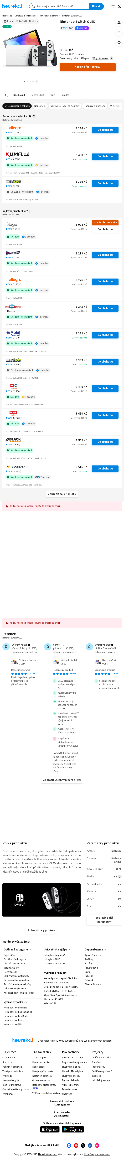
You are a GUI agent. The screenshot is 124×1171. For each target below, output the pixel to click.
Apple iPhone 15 (93, 955)
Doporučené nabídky (19, 106)
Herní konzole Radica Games (18, 1012)
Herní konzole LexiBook (16, 1016)
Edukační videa (69, 1089)
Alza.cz (111, 652)
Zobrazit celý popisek (41, 930)
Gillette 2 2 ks (51, 1003)
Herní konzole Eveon (14, 1020)
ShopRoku (97, 1062)
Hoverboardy (10, 972)
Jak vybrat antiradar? (54, 963)
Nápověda (67, 1094)
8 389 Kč (81, 182)
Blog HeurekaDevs (11, 1085)
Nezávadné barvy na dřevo (17, 980)
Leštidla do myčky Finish (16, 988)
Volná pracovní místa (12, 1071)
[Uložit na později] (119, 42)
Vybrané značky (13, 1002)
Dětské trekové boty (14, 963)
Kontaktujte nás (62, 1105)
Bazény (88, 963)
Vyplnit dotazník (62, 1116)
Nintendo (116, 851)
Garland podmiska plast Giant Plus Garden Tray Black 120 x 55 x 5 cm (62, 978)
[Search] (6, 95)
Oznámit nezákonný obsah (15, 1089)
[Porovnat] (119, 22)
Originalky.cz (31, 652)
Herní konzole (30, 15)
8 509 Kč (81, 440)
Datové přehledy (70, 1080)
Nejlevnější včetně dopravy (65, 106)
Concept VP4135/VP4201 (56, 982)
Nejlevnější (40, 106)
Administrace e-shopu (73, 1057)
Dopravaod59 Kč (79, 229)
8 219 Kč (81, 253)
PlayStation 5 (91, 968)
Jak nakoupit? (39, 1057)
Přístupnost (8, 1094)
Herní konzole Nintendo (49, 15)
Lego (87, 972)
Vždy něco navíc (100, 58)
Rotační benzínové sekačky (17, 984)
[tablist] (45, 95)
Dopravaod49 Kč (79, 444)
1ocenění (43, 138)
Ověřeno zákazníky (101, 1057)
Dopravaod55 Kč (79, 132)
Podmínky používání (12, 1067)
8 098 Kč (81, 225)
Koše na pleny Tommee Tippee (19, 993)
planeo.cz (71, 652)
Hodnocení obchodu (94, 106)
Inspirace (96, 1076)
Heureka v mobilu (41, 1062)
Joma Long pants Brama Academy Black (62, 987)
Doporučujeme (94, 950)
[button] (19, 95)
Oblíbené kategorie (16, 950)
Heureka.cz (7, 15)
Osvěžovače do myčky (15, 959)
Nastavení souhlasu (42, 1076)
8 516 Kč (81, 467)
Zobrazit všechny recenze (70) (62, 780)
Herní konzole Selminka (15, 1007)
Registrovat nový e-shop (74, 1062)
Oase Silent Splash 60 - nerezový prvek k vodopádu (62, 995)
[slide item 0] (36, 82)
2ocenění (45, 477)
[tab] (19, 95)
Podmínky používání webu (97, 1154)
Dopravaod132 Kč (78, 257)
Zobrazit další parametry (104, 920)
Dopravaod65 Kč (79, 391)
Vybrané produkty (55, 973)
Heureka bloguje (10, 1080)
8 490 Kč (81, 387)
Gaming (18, 15)
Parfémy (89, 959)
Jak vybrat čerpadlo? (54, 955)
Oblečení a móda (93, 984)
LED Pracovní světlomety (16, 976)
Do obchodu (105, 130)
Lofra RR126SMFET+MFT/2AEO (59, 991)
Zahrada (89, 976)
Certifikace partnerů (102, 1071)
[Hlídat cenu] (119, 32)
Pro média (7, 1076)
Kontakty (7, 1062)
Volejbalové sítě (12, 968)
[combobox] (59, 6)
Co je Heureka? (9, 1057)
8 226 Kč (81, 128)
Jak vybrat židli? (52, 959)
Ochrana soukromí (41, 1080)
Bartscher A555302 (53, 999)
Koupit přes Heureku (105, 222)
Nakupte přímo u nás (42, 1071)
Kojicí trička (9, 955)
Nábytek (89, 980)
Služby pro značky (71, 1076)
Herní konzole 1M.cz (14, 1024)
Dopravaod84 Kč (79, 311)
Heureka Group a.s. (47, 1154)
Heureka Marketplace (72, 1071)
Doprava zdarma (79, 159)
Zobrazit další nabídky (62, 494)
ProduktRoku (98, 1067)
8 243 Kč (81, 307)
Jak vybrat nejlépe (55, 950)
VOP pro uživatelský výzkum (46, 1093)
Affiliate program (70, 1085)
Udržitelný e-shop (101, 1080)
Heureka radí (38, 1067)
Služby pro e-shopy (71, 1067)
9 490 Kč (81, 155)
